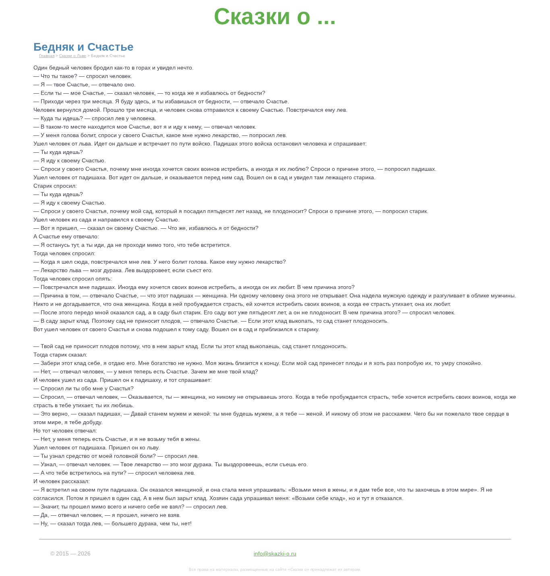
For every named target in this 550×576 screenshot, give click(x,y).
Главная (46, 55)
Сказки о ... (275, 16)
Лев (129, 270)
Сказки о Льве (72, 55)
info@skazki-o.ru (275, 553)
